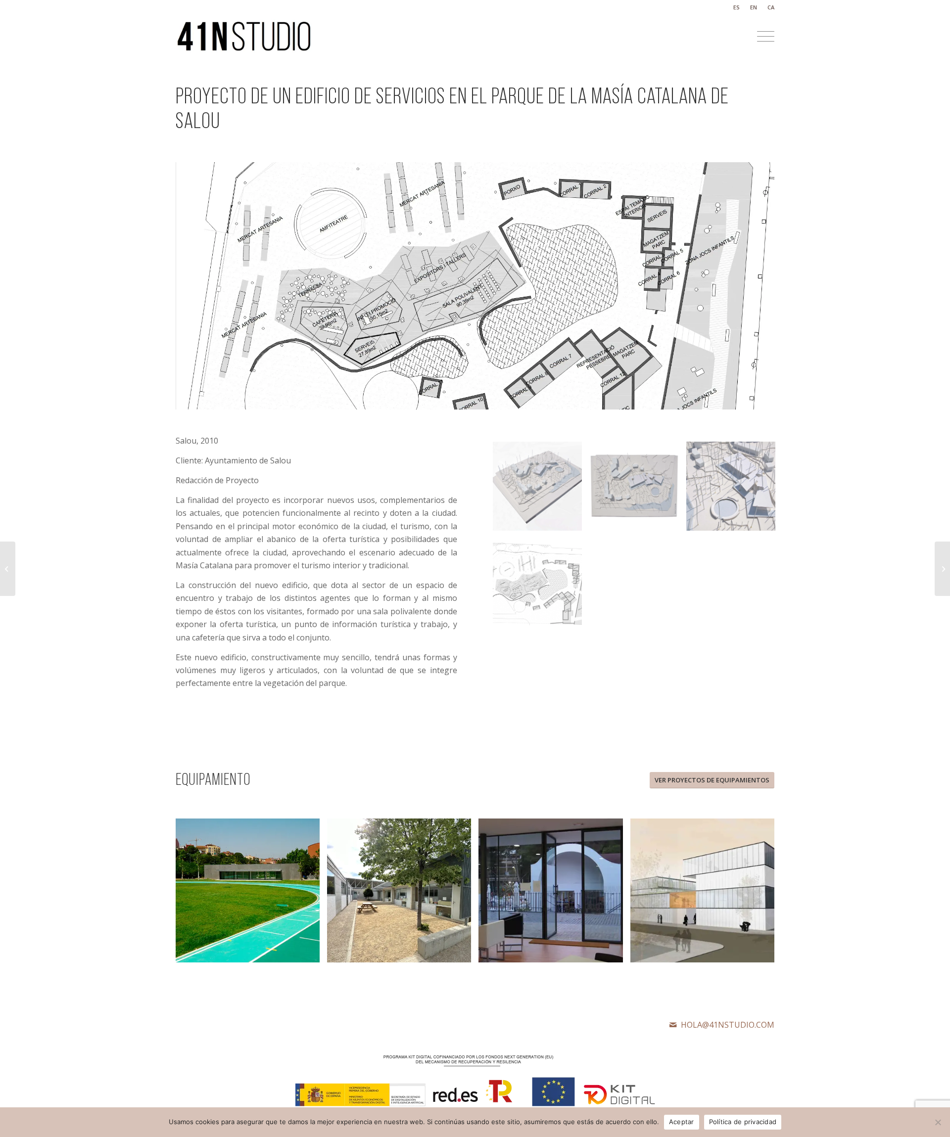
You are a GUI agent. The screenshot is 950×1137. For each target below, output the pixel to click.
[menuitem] (736, 7)
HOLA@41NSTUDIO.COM (727, 1024)
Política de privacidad (743, 1122)
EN (753, 7)
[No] (938, 1122)
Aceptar (681, 1122)
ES (736, 7)
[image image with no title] (541, 490)
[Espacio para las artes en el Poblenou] (7, 569)
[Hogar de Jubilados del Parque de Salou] (942, 569)
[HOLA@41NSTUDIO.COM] (673, 1025)
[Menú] (762, 36)
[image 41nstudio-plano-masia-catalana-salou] (541, 586)
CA (770, 7)
